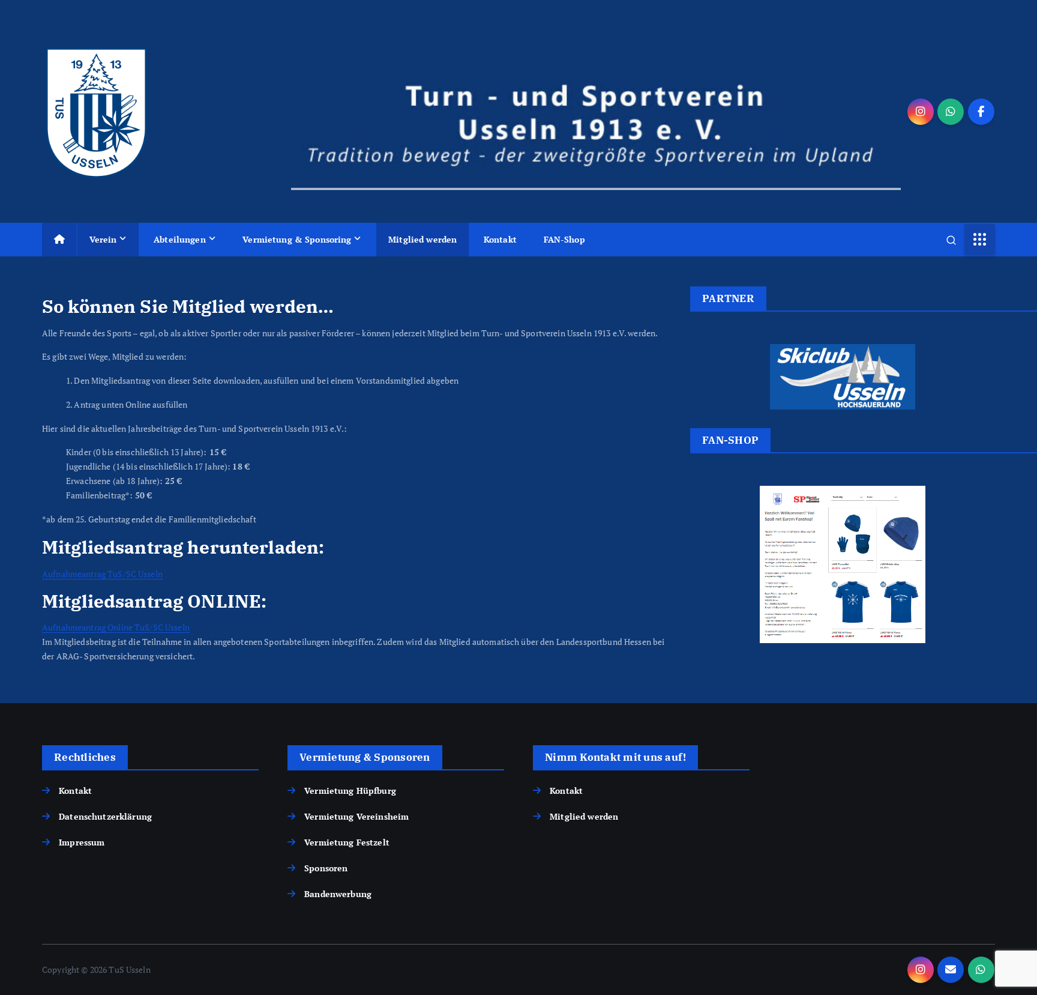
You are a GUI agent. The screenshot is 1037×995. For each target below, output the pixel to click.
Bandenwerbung (337, 894)
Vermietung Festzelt (346, 842)
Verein (103, 239)
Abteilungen (180, 239)
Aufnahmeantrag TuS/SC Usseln (102, 573)
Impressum (81, 842)
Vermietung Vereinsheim (356, 816)
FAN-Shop (564, 239)
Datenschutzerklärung (105, 816)
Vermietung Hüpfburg (350, 790)
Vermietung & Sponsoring (296, 239)
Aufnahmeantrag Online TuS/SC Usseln (116, 627)
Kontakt (500, 239)
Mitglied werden (422, 239)
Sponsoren (325, 868)
